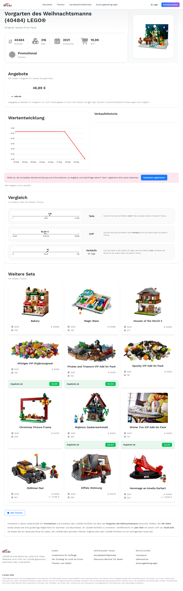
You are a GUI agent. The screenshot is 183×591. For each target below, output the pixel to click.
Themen (61, 4)
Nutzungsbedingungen (107, 4)
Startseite (47, 4)
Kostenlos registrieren (154, 177)
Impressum (141, 555)
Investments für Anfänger (64, 555)
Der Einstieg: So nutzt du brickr (67, 559)
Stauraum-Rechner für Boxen (108, 559)
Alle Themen (16, 513)
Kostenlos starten (170, 5)
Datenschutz (142, 559)
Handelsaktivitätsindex (80, 4)
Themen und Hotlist (61, 563)
